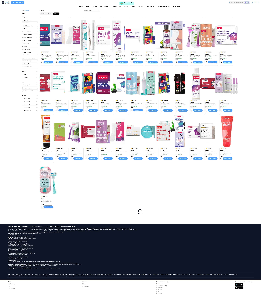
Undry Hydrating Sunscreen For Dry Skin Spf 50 (76, 275)
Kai (37, 274)
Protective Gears (135, 274)
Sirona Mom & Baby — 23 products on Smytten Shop (18, 255)
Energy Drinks (93, 274)
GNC (35, 274)
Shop (23, 10)
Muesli (218, 274)
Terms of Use (11, 285)
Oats (190, 274)
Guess (22, 274)
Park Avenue (61, 274)
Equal (32, 274)
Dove (29, 274)
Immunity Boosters (100, 274)
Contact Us (10, 283)
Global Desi (87, 274)
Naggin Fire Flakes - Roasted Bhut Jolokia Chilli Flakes (55, 275)
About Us (84, 285)
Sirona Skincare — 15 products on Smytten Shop (18, 257)
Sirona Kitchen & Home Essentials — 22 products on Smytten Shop (21, 253)
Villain (26, 274)
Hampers (227, 274)
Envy (83, 274)
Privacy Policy (11, 288)
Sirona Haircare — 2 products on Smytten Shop (17, 250)
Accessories (202, 274)
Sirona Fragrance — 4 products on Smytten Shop (18, 249)
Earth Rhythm (78, 274)
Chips (215, 274)
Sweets (193, 274)
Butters (211, 274)
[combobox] (239, 2)
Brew (46, 274)
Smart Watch (149, 274)
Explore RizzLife (85, 286)
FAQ (9, 286)
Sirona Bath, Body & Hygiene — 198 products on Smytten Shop (20, 245)
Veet (66, 274)
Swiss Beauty (41, 274)
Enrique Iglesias (51, 274)
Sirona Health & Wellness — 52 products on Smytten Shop (19, 252)
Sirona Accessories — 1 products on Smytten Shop (18, 244)
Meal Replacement (127, 274)
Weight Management (118, 274)
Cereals (207, 274)
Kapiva (56, 274)
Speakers (167, 274)
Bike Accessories (179, 274)
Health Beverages (143, 274)
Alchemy (13, 274)
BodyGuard (18, 274)
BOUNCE (69, 274)
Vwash (9, 274)
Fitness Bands (172, 274)
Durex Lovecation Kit (105, 275)
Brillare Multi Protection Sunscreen (94, 275)
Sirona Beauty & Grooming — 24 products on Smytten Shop (20, 246)
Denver (73, 274)
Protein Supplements (109, 274)
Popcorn (222, 274)
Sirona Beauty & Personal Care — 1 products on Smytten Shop (20, 248)
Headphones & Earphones (158, 274)
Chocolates (186, 274)
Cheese (197, 274)
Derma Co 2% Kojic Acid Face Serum (36, 275)
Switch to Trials (19, 2)
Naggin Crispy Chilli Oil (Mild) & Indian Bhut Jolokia (18, 275)
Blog (83, 283)
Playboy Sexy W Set (233, 274)
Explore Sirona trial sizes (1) (13, 260)
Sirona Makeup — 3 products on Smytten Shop (17, 254)
